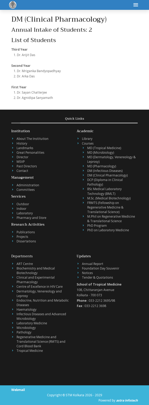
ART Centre (25, 264)
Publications (26, 232)
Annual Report (92, 264)
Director (22, 157)
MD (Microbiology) (100, 152)
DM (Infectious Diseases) (105, 171)
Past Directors (27, 166)
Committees (26, 190)
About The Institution (33, 139)
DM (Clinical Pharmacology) (107, 175)
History (22, 143)
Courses (88, 143)
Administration (28, 185)
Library (87, 139)
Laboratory (25, 213)
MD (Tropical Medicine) (104, 148)
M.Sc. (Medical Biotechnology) (109, 198)
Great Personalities (30, 152)
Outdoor (23, 204)
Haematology (27, 309)
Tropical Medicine (30, 351)
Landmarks (25, 148)
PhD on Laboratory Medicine (108, 230)
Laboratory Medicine (32, 323)
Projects (22, 237)
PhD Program (97, 225)
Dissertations (26, 241)
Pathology (24, 332)
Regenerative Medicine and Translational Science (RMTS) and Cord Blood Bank (41, 341)
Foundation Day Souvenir (100, 268)
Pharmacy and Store (31, 218)
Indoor (21, 209)
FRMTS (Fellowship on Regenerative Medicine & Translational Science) (105, 207)
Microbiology (26, 328)
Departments (22, 256)
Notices (87, 273)
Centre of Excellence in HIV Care (40, 286)
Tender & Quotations (97, 277)
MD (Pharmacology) (101, 166)
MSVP (21, 162)
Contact (22, 171)
